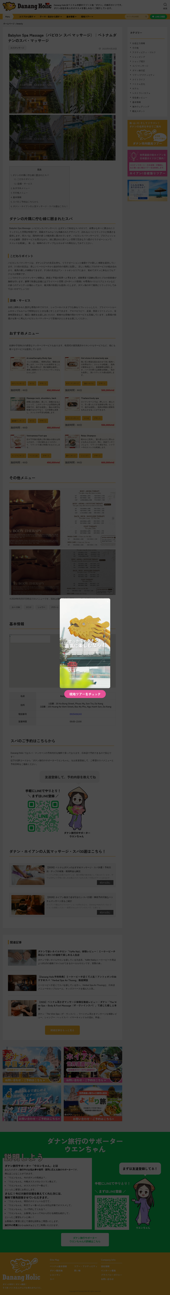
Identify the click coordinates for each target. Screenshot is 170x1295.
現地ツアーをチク (85, 694)
